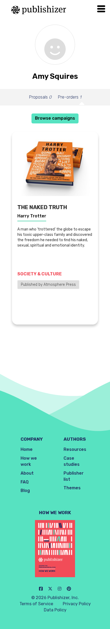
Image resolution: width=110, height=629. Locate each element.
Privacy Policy (77, 603)
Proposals (40, 97)
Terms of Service (36, 603)
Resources (75, 449)
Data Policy (55, 609)
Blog (25, 490)
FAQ (25, 482)
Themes (72, 487)
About (27, 473)
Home (27, 449)
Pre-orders (69, 97)
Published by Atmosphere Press (48, 284)
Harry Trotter (31, 215)
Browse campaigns (55, 118)
